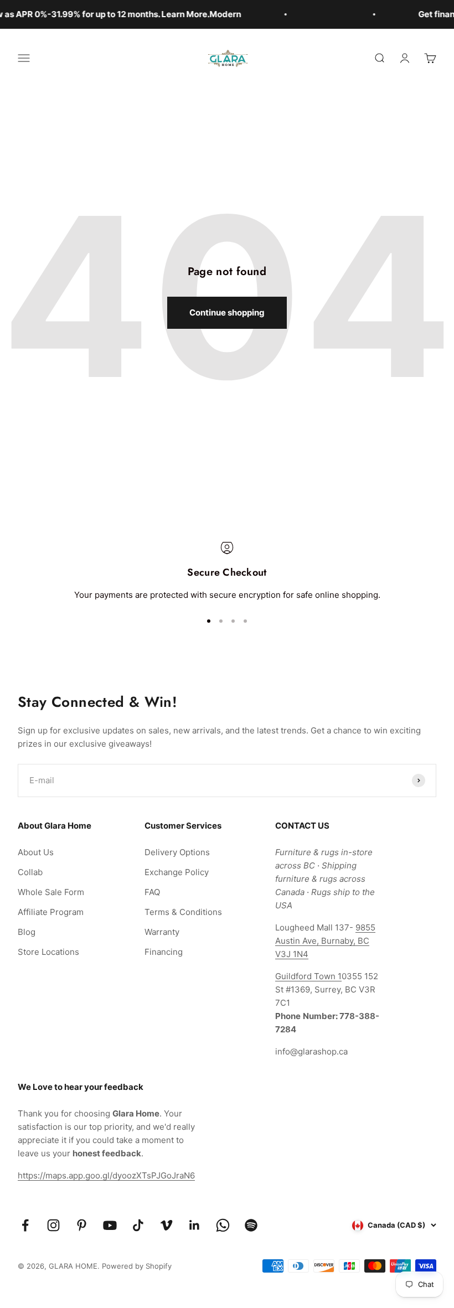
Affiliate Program (51, 912)
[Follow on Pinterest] (81, 1225)
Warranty (162, 932)
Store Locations (48, 952)
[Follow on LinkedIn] (194, 1225)
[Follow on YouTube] (109, 1225)
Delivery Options (177, 852)
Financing (164, 952)
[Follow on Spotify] (251, 1225)
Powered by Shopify (137, 1266)
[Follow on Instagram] (53, 1225)
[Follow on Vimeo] (166, 1225)
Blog (26, 932)
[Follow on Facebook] (25, 1225)
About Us (36, 852)
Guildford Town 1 (308, 976)
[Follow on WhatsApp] (222, 1225)
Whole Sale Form (51, 892)
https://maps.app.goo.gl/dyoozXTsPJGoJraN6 (106, 1175)
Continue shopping (227, 312)
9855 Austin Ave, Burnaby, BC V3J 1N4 (325, 940)
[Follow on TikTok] (138, 1225)
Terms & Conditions (183, 912)
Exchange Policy (177, 872)
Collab (30, 872)
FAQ (152, 892)
